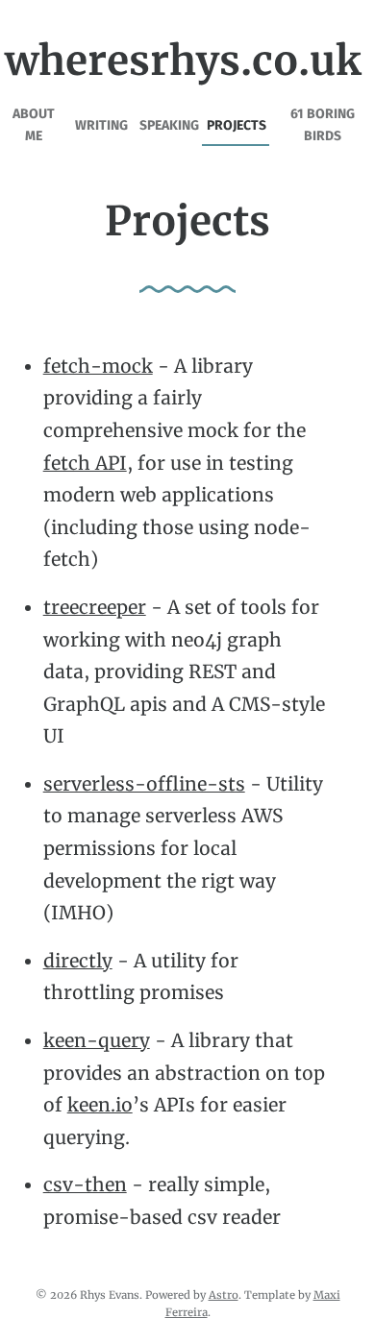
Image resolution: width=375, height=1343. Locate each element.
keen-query (96, 1040)
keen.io (100, 1104)
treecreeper (94, 607)
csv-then (85, 1184)
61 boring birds (322, 124)
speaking (169, 125)
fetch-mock (98, 366)
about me (33, 124)
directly (77, 960)
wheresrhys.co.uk (183, 60)
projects (236, 125)
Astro (223, 1295)
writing (101, 125)
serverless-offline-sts (144, 783)
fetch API (85, 463)
